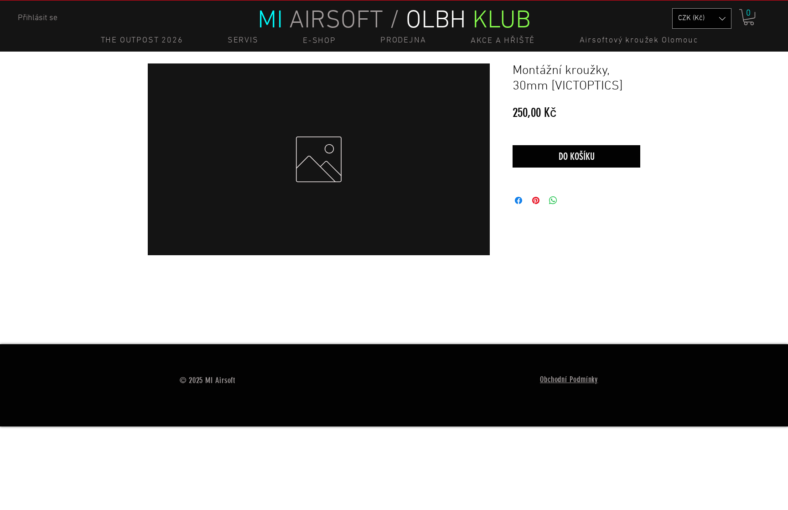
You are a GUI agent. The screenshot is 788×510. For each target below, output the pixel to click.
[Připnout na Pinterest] (535, 200)
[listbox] (701, 18)
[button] (748, 17)
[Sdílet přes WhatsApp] (553, 200)
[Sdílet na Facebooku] (518, 200)
